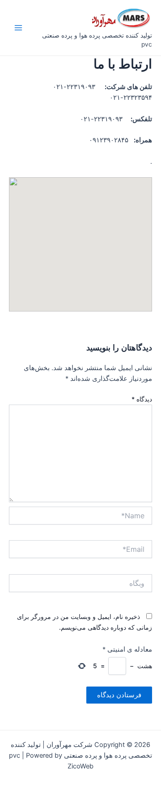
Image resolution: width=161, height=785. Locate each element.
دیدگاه (141, 399)
